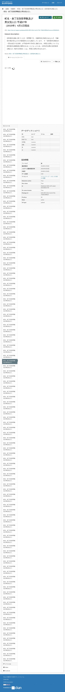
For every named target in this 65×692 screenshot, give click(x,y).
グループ (59, 2)
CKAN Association (8, 682)
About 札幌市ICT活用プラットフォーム (13, 677)
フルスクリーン (46, 61)
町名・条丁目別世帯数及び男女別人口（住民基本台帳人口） (38, 9)
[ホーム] (2, 9)
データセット (45, 2)
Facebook (7, 670)
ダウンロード (45, 17)
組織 (53, 2)
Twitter (6, 667)
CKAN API (6, 679)
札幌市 (13, 9)
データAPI (58, 17)
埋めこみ (57, 61)
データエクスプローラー (16, 57)
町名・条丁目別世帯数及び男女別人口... (17, 11)
